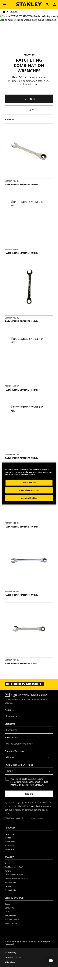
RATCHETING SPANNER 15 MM (21, 458)
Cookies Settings (29, 482)
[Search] (47, 4)
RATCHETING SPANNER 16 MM (21, 526)
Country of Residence (14, 751)
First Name (10, 710)
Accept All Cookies (29, 498)
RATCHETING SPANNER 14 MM (21, 389)
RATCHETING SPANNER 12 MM (21, 253)
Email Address (11, 737)
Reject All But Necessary (29, 490)
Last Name (10, 724)
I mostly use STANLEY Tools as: (19, 765)
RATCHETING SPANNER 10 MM (21, 184)
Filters (31, 98)
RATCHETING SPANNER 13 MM (21, 321)
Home (4, 11)
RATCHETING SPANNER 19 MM (21, 595)
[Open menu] (4, 4)
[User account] (54, 4)
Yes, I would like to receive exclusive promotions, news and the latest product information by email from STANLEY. (29, 782)
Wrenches (14, 12)
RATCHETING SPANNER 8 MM (21, 663)
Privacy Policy (35, 806)
